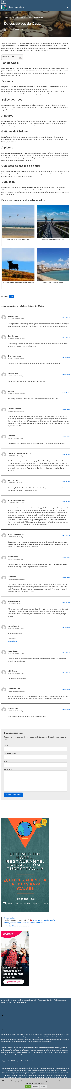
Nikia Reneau (12, 671)
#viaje (35, 920)
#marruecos (40, 923)
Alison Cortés (10, 30)
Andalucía (19, 17)
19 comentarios (29, 30)
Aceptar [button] (28, 1086)
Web (5, 761)
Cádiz (24, 17)
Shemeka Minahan (14, 408)
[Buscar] (68, 7)
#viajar (46, 920)
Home (7, 17)
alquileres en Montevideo (16, 500)
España (12, 17)
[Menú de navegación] (3, 2)
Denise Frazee (13, 316)
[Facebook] (2, 1007)
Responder (66, 317)
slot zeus (11, 391)
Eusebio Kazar (13, 336)
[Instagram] (2, 1029)
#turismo (53, 920)
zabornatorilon (13, 557)
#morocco (31, 923)
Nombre (7, 745)
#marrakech (21, 923)
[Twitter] (2, 1016)
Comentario (8, 769)
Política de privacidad (8, 1002)
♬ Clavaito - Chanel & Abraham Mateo (16, 926)
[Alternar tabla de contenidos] (19, 57)
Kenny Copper (13, 651)
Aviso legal (5, 1000)
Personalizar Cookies (45, 1000)
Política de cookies (60, 1000)
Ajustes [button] (43, 1086)
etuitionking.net (13, 626)
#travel (40, 920)
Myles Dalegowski (14, 601)
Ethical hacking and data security (19, 453)
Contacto (13, 1000)
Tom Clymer (12, 576)
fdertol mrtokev (13, 480)
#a (5, 923)
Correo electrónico (10, 753)
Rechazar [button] (35, 1086)
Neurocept (11, 436)
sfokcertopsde (13, 708)
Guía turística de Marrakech (27, 1000)
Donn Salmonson (14, 688)
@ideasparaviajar (9, 918)
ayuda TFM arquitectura (16, 534)
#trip (14, 923)
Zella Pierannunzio (14, 356)
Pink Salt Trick (13, 373)
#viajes (9, 923)
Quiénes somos (22, 1002)
